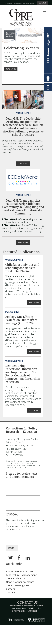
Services (26, 3)
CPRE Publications (16, 578)
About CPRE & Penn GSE (19, 571)
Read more (23, 164)
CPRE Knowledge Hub (18, 585)
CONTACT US (27, 602)
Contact (10, 592)
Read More (11, 69)
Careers (32, 3)
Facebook (19, 558)
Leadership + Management (13, 3)
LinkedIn (27, 558)
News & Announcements (20, 582)
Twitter (10, 558)
